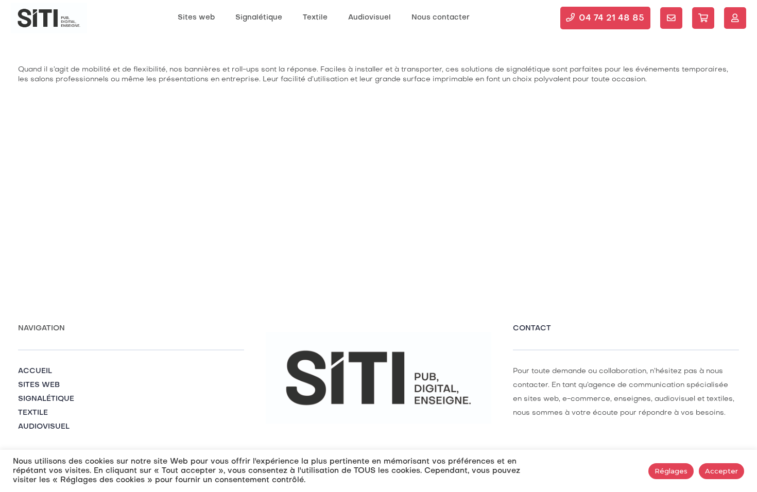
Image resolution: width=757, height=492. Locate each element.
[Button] (671, 18)
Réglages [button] (671, 471)
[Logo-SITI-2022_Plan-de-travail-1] (49, 18)
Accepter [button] (721, 471)
